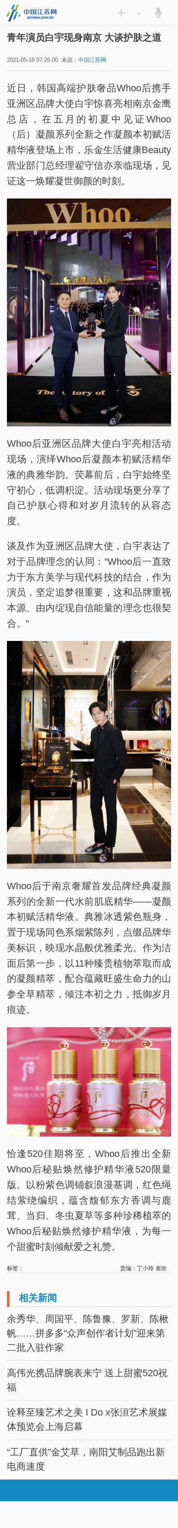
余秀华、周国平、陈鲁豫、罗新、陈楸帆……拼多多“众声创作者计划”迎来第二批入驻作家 (87, 1333)
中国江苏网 (92, 60)
